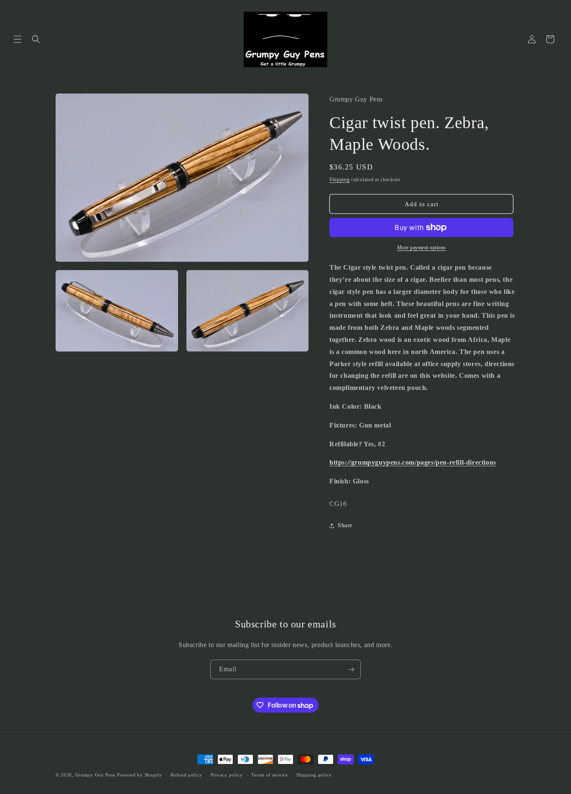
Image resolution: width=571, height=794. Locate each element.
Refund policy (186, 774)
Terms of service (269, 774)
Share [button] (345, 525)
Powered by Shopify (139, 774)
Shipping (339, 179)
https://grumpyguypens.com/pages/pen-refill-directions (412, 462)
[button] (17, 39)
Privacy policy (227, 774)
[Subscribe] (351, 669)
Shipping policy (314, 774)
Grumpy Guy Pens (95, 774)
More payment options (421, 247)
